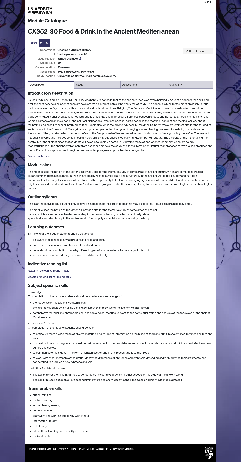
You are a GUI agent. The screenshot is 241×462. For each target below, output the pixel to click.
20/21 (33, 43)
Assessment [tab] (129, 84)
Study (147, 10)
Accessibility (102, 449)
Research (158, 10)
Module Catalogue (47, 21)
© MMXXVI (63, 449)
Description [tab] (37, 84)
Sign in (207, 1)
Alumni (183, 10)
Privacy (81, 449)
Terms (73, 449)
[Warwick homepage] (40, 10)
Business (171, 10)
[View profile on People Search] (80, 58)
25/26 (44, 43)
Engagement (205, 10)
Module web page (39, 156)
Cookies (90, 449)
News (192, 10)
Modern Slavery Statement (122, 449)
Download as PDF (199, 51)
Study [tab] (79, 84)
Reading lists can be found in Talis (48, 270)
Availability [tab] (175, 84)
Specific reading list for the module (49, 276)
